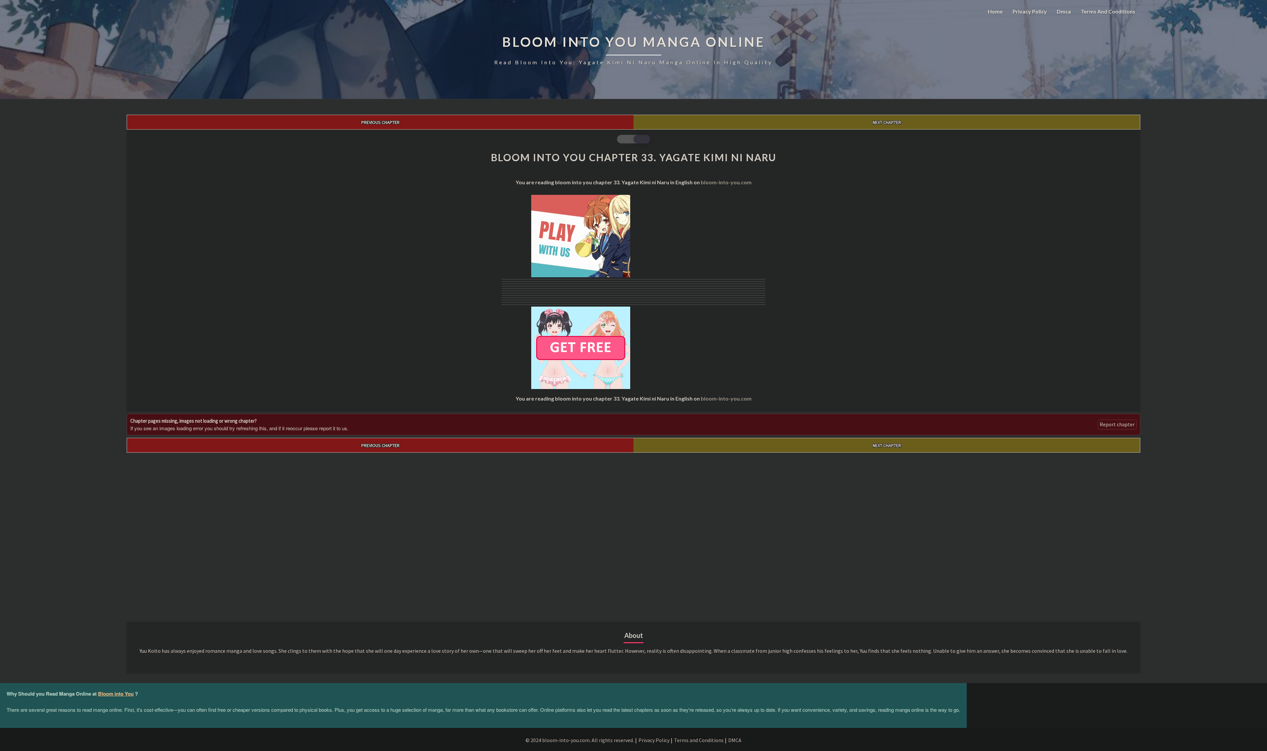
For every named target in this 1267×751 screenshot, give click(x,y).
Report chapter (1117, 424)
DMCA (734, 740)
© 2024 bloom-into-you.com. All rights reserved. (580, 740)
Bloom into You (116, 693)
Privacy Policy (1030, 11)
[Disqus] (633, 535)
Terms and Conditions (1108, 11)
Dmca (1064, 11)
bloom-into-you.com (726, 182)
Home (995, 11)
